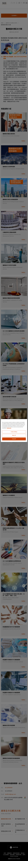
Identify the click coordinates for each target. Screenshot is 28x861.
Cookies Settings (14, 431)
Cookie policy (9, 428)
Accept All (14, 438)
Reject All (14, 435)
